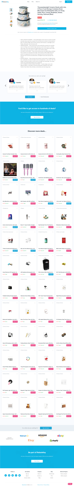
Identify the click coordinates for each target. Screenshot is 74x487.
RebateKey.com (30, 32)
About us (39, 473)
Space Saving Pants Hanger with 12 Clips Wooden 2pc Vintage (16, 414)
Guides (51, 477)
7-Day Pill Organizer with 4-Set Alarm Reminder (30, 366)
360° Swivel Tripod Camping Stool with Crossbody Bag (49, 295)
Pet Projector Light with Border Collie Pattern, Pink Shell (14, 390)
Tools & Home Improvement (26, 137)
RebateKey (24, 484)
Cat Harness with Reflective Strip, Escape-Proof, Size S (49, 177)
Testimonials (51, 473)
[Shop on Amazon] (42, 436)
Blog (39, 477)
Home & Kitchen (53, 24)
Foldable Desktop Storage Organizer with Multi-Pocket (14, 295)
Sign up (27, 473)
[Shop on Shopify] (54, 441)
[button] (17, 137)
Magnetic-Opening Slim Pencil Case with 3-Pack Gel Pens (50, 414)
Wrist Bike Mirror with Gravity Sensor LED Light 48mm (14, 201)
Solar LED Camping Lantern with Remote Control (13, 343)
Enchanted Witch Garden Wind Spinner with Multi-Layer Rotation (51, 343)
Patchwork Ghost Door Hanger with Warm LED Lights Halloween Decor (35, 414)
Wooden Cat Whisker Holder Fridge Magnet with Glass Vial (50, 390)
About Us (38, 1)
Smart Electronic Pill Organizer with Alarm (11, 272)
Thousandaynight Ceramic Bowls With (47, 23)
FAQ (32, 1)
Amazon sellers (27, 477)
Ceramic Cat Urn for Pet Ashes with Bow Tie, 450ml (31, 154)
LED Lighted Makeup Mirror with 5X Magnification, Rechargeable (51, 319)
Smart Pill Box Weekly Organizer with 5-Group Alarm (13, 366)
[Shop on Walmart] (24, 436)
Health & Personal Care (43, 231)
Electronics (23, 184)
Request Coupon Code (51, 28)
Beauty (23, 161)
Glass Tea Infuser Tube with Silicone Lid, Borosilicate (32, 319)
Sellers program (64, 475)
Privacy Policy (46, 484)
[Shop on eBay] (60, 436)
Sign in (27, 475)
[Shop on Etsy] (31, 441)
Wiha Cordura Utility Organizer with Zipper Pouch (48, 272)
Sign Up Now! (37, 117)
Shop (28, 1)
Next (68, 85)
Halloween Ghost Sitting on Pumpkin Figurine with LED (32, 295)
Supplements (42, 184)
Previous (5, 85)
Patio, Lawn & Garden (60, 231)
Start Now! (30, 96)
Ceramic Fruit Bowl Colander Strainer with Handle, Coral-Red (15, 154)
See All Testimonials (45, 96)
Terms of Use (40, 484)
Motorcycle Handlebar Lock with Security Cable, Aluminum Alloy (16, 319)
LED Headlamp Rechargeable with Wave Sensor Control (32, 272)
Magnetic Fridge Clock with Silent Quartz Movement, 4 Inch (33, 390)
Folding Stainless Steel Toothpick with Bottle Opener (31, 343)
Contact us (39, 475)
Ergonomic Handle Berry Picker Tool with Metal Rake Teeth (50, 366)
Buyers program (64, 473)
